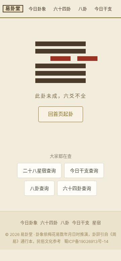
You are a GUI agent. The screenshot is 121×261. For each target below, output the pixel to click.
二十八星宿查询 (39, 170)
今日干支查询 (84, 170)
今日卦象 (37, 8)
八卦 (82, 8)
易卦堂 (13, 8)
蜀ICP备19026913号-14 (86, 241)
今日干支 (103, 8)
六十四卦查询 (77, 188)
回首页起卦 (60, 114)
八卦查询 (39, 188)
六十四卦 (62, 8)
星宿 (96, 222)
